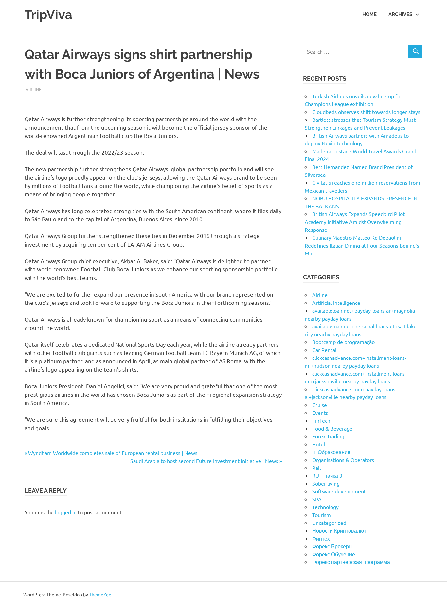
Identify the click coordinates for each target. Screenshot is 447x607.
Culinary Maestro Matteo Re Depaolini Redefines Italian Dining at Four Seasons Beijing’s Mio (362, 245)
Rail (316, 467)
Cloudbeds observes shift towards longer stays (366, 111)
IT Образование (331, 452)
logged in (66, 512)
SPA (317, 499)
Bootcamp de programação (343, 342)
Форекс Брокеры (332, 546)
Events (320, 412)
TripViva (48, 14)
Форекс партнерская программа (351, 562)
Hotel (318, 444)
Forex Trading (328, 436)
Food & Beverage (332, 428)
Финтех (321, 538)
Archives (400, 14)
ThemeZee (100, 594)
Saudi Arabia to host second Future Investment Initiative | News (204, 460)
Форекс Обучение (333, 554)
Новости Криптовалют (339, 530)
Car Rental (324, 349)
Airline (33, 89)
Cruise (319, 404)
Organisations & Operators (343, 459)
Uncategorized (329, 522)
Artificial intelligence (336, 302)
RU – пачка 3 (327, 475)
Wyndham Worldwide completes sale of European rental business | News (112, 453)
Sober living (326, 483)
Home (369, 14)
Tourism (321, 514)
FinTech (321, 420)
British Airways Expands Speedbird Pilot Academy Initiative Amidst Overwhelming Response (355, 222)
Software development (339, 491)
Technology (325, 507)
